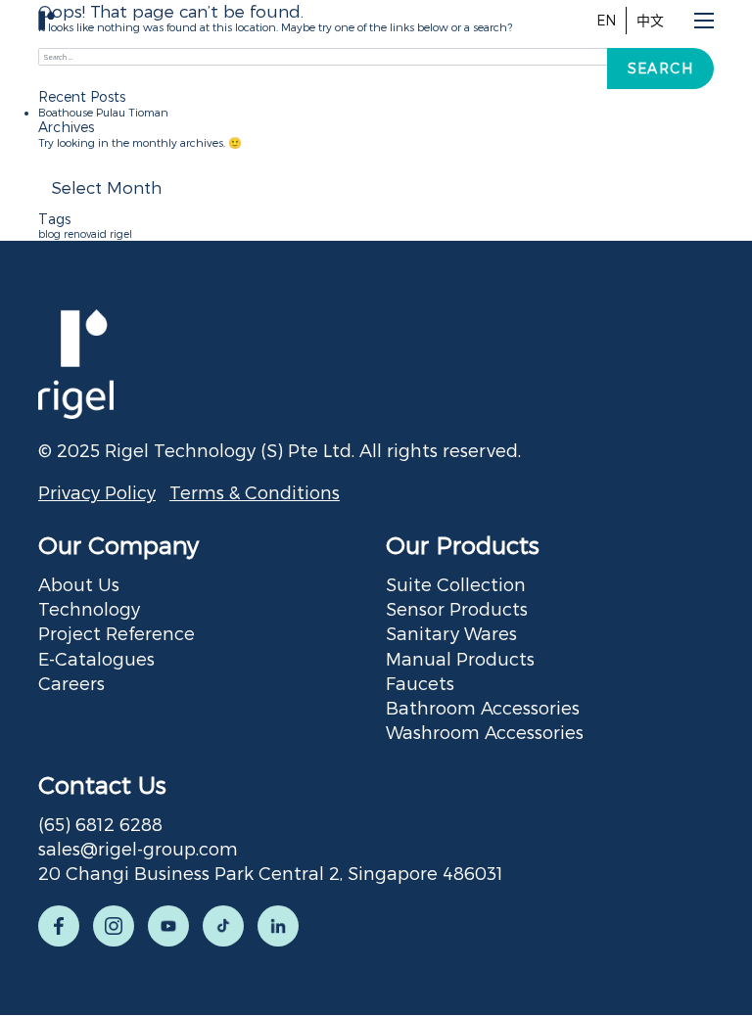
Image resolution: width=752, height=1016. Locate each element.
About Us (78, 584)
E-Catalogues (96, 658)
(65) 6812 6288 (100, 823)
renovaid (85, 233)
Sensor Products (457, 608)
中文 (650, 20)
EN (606, 20)
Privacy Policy (97, 492)
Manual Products (460, 658)
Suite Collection (456, 584)
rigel (121, 233)
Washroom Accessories (485, 731)
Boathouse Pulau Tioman (103, 112)
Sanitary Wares (451, 633)
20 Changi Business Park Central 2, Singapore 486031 (270, 872)
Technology (89, 608)
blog (49, 233)
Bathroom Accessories (483, 707)
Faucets (420, 682)
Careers (71, 682)
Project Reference (116, 633)
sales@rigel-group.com (138, 848)
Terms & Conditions (254, 492)
